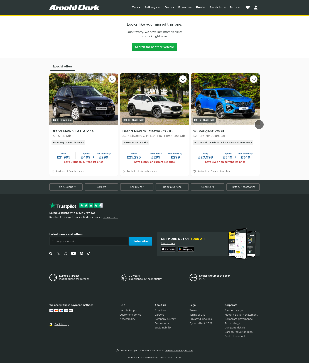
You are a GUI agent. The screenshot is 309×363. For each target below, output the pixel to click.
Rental (200, 7)
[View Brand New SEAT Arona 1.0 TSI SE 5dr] (83, 99)
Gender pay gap (234, 310)
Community (161, 323)
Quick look (64, 120)
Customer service (130, 314)
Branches (185, 7)
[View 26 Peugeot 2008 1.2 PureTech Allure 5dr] (225, 99)
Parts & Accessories (243, 187)
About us (160, 310)
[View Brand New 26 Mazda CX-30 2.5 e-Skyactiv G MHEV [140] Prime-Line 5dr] (154, 99)
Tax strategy (232, 323)
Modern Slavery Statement (241, 314)
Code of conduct (235, 336)
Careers (101, 187)
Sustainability (162, 327)
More (233, 7)
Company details (235, 327)
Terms (193, 310)
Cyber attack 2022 (201, 323)
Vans (168, 7)
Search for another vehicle (154, 47)
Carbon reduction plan (239, 331)
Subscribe (140, 241)
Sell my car (153, 7)
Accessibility (127, 319)
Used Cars (207, 187)
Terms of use (197, 314)
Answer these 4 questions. (179, 350)
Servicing (217, 7)
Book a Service (172, 187)
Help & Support (66, 187)
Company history (165, 319)
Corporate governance (239, 319)
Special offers (63, 66)
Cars (135, 7)
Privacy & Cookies (201, 319)
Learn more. (110, 217)
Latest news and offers (66, 234)
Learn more (168, 243)
